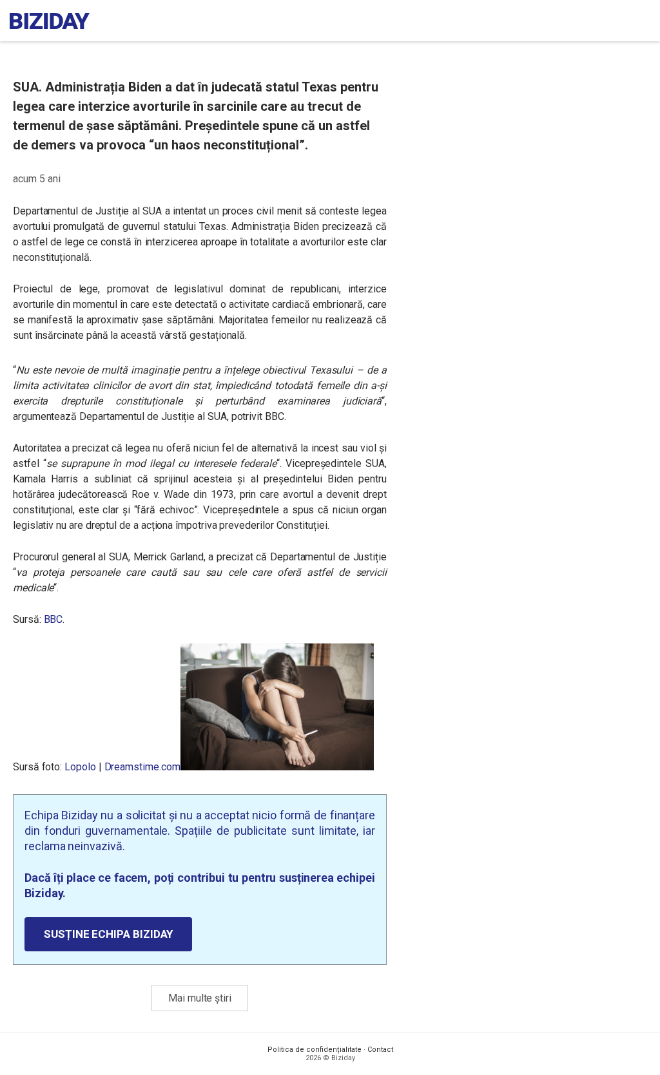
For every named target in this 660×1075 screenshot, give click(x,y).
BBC (53, 619)
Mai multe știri (199, 998)
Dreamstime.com (142, 767)
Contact (380, 1049)
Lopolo (80, 767)
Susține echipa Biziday (108, 934)
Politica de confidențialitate (314, 1049)
